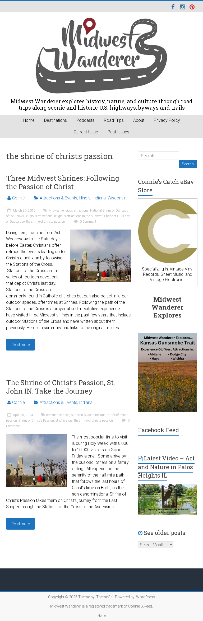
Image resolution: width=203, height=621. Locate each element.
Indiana (99, 197)
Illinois (84, 197)
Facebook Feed (158, 430)
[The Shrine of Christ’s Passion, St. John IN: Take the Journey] (36, 436)
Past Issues (118, 131)
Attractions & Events (58, 197)
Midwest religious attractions (69, 210)
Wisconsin (117, 197)
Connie (18, 197)
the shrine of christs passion (45, 221)
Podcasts (85, 120)
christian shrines (57, 415)
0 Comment (87, 221)
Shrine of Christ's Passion (36, 420)
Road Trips (114, 120)
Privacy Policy (167, 120)
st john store (64, 420)
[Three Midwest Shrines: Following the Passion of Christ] (100, 232)
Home (29, 120)
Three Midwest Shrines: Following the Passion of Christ (62, 182)
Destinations (55, 120)
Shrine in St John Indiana (88, 415)
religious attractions (39, 216)
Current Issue (86, 131)
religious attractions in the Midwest (78, 216)
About (138, 120)
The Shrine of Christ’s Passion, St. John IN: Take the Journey (60, 386)
